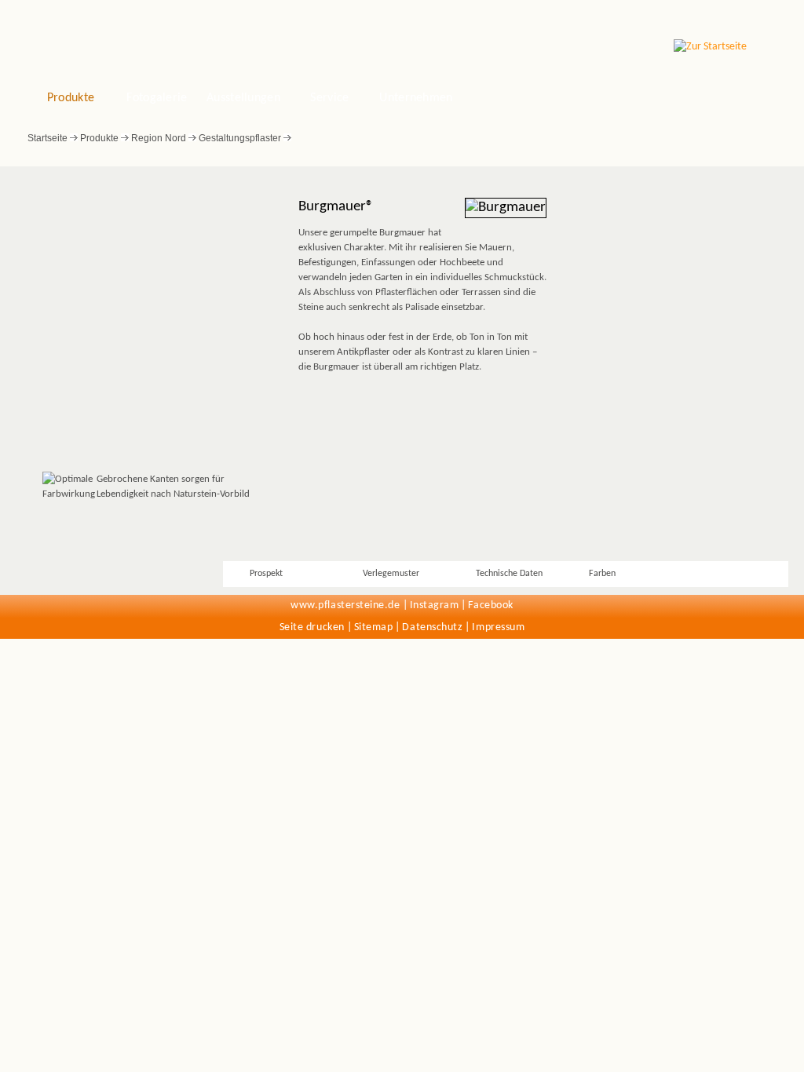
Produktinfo (724, 573)
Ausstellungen (243, 98)
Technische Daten (509, 573)
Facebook (490, 605)
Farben (602, 573)
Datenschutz (432, 627)
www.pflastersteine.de (345, 605)
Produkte (71, 98)
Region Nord (158, 138)
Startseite (47, 138)
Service (329, 98)
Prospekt (266, 573)
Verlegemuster (391, 573)
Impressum (498, 627)
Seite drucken (312, 627)
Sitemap (373, 627)
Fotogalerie (156, 98)
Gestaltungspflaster (240, 138)
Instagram (434, 605)
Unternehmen (415, 98)
